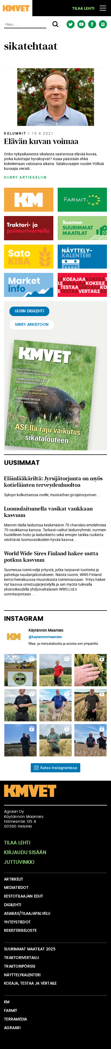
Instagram (103, 24)
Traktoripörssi (19, 966)
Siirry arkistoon (31, 325)
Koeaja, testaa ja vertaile (30, 983)
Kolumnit (15, 133)
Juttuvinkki (19, 862)
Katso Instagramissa (58, 767)
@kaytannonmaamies (45, 636)
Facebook (92, 24)
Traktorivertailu (21, 958)
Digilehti (12, 905)
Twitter (70, 24)
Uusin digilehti (29, 311)
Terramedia (15, 1019)
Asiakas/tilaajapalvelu (27, 914)
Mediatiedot (16, 888)
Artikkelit (13, 879)
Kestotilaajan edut (23, 896)
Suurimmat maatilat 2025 (30, 949)
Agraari (12, 1028)
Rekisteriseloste (20, 931)
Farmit (11, 1011)
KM (7, 1002)
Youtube (81, 24)
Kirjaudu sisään (25, 852)
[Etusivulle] (16, 8)
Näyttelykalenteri (22, 975)
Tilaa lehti (83, 9)
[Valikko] (103, 8)
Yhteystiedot (17, 922)
